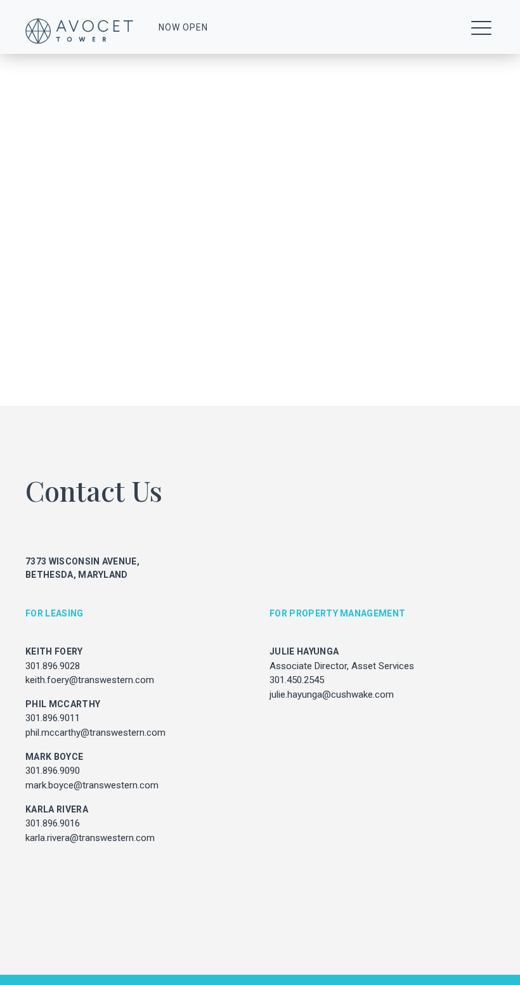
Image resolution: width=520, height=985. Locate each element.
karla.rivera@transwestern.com (90, 838)
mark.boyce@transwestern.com (92, 785)
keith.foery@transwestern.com (89, 680)
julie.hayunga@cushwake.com (332, 694)
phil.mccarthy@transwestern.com (95, 732)
